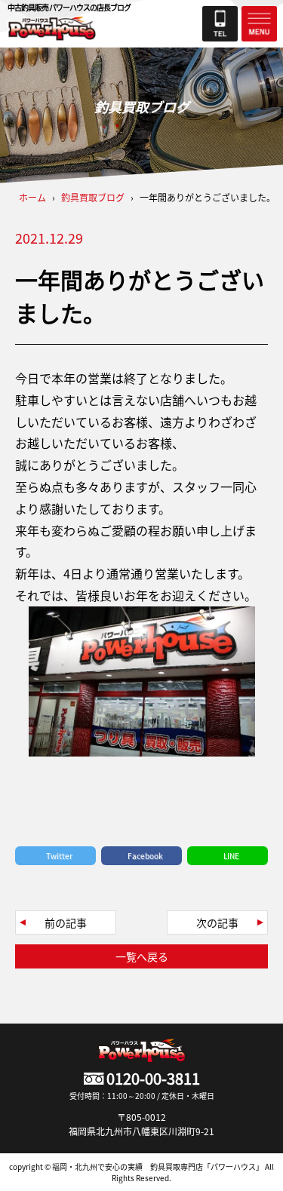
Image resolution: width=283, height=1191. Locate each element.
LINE (231, 855)
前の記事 (66, 922)
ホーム (32, 197)
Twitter (59, 855)
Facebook (145, 855)
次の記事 (217, 922)
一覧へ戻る (141, 956)
